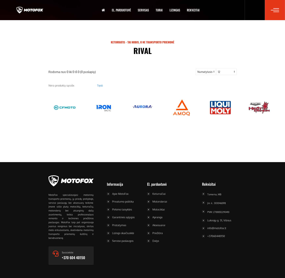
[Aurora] (142, 107)
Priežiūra (157, 233)
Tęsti (100, 85)
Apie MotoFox (120, 193)
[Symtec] (259, 107)
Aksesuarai (158, 225)
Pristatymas (119, 225)
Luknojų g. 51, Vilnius (219, 220)
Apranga (157, 217)
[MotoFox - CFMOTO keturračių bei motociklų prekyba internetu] (29, 10)
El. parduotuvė (121, 10)
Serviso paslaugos (122, 241)
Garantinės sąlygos (123, 217)
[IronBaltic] (103, 107)
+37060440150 (216, 236)
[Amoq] (181, 107)
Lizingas (175, 10)
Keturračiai (159, 193)
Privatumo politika (123, 201)
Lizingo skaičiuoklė (123, 233)
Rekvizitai (193, 10)
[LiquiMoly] (220, 107)
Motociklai (158, 209)
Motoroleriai (159, 201)
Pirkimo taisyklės (122, 209)
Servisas (143, 10)
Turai (159, 10)
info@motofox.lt (216, 228)
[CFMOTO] (64, 107)
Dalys (155, 241)
